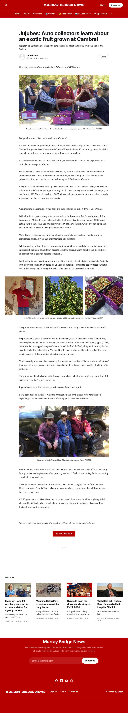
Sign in (103, 5)
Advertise (37, 14)
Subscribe (115, 5)
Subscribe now (64, 533)
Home (17, 14)
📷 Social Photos (83, 14)
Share (103, 57)
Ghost (120, 692)
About (27, 14)
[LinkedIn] (61, 680)
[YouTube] (66, 680)
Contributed (32, 55)
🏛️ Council (50, 14)
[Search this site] (6, 5)
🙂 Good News (65, 14)
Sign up (53, 692)
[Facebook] (56, 680)
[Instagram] (71, 680)
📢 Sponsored (100, 14)
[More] (112, 14)
